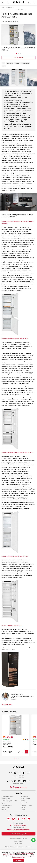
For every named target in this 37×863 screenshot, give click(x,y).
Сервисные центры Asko (9, 800)
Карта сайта (18, 843)
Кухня (3, 66)
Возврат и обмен (7, 805)
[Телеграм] (28, 819)
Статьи (23, 800)
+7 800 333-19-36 (18, 781)
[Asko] (18, 2)
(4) (27, 739)
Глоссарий (24, 803)
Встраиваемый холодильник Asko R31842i (15, 338)
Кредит (4, 803)
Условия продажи (18, 841)
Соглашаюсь (18, 860)
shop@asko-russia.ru (18, 825)
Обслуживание (25, 63)
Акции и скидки (25, 798)
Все (3, 63)
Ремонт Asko (6, 807)
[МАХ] (13, 819)
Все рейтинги (18, 57)
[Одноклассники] (18, 819)
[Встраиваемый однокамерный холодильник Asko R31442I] (15, 725)
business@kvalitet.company (18, 830)
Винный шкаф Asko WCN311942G (12, 625)
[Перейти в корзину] (34, 2)
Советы (17, 63)
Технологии (9, 63)
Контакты (5, 809)
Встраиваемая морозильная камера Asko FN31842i (17, 452)
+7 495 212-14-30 (18, 772)
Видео (23, 809)
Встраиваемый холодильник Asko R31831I (15, 556)
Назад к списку (7, 704)
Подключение (6, 798)
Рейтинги (23, 807)
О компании (24, 796)
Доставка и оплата (7, 796)
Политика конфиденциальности (18, 838)
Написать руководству (18, 834)
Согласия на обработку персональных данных (23, 856)
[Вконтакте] (8, 819)
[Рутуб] (23, 819)
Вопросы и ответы (26, 805)
